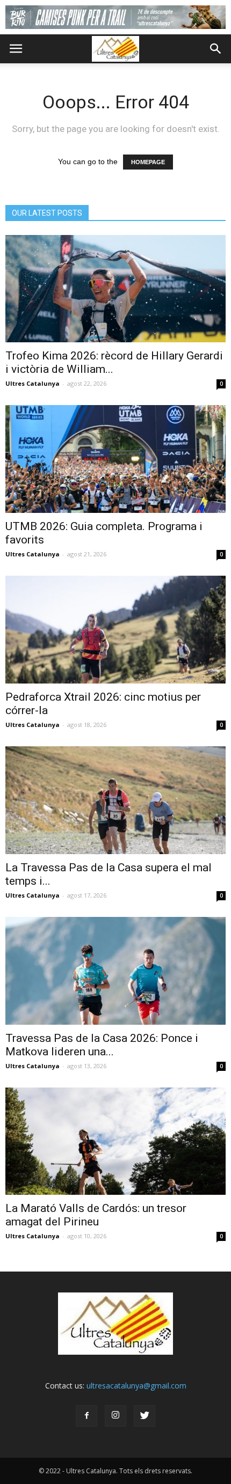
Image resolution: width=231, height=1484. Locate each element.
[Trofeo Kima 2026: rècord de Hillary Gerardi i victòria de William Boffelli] (115, 289)
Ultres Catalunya (32, 383)
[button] (216, 48)
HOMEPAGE (148, 162)
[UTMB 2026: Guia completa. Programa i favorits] (115, 459)
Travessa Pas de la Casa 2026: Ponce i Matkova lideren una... (101, 1045)
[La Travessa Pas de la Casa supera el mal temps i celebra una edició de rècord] (115, 800)
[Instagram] (115, 1416)
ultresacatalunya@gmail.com (136, 1385)
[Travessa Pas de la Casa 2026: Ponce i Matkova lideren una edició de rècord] (115, 971)
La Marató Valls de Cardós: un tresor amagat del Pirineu (95, 1215)
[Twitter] (144, 1416)
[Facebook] (86, 1416)
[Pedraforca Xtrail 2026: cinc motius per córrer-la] (115, 630)
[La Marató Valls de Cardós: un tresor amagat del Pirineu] (115, 1141)
